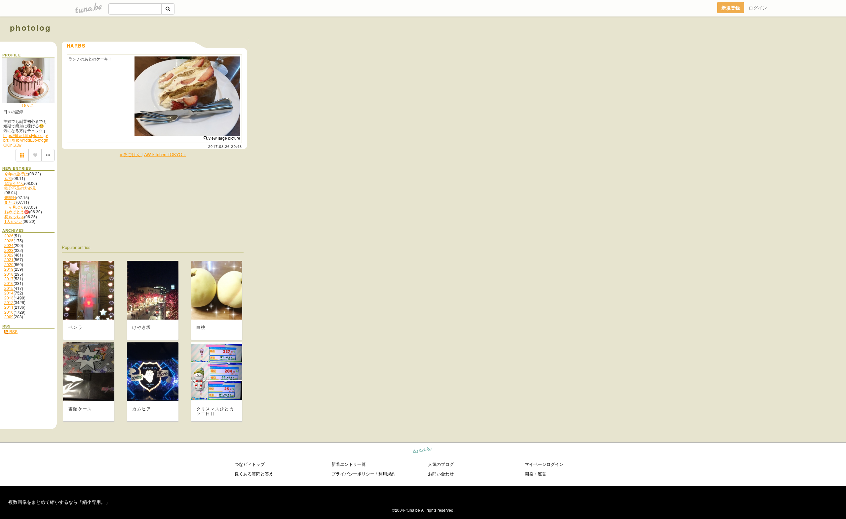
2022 (9, 255)
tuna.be (422, 451)
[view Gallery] (22, 155)
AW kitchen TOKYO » (165, 154)
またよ (10, 202)
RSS (13, 331)
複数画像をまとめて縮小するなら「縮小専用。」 (59, 502)
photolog (30, 27)
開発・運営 (535, 473)
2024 (9, 245)
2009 (9, 316)
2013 (9, 297)
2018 (9, 274)
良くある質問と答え (254, 473)
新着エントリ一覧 (348, 464)
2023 (9, 250)
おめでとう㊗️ (16, 211)
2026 (9, 235)
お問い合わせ (441, 473)
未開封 (10, 197)
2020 (9, 264)
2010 (9, 312)
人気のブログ (441, 464)
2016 (9, 283)
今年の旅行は (16, 173)
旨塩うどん (14, 183)
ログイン (758, 7)
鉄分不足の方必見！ (22, 187)
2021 (9, 259)
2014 (9, 292)
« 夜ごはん (131, 154)
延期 (8, 178)
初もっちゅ (14, 216)
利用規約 (387, 473)
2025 (9, 240)
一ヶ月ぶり (14, 207)
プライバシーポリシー (352, 473)
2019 (9, 269)
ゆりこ (28, 105)
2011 (9, 307)
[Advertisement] (760, 42)
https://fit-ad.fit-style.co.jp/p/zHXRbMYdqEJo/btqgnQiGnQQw (25, 140)
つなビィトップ (250, 464)
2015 (9, 288)
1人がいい (13, 221)
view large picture (224, 138)
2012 (9, 302)
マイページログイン (544, 464)
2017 (9, 278)
